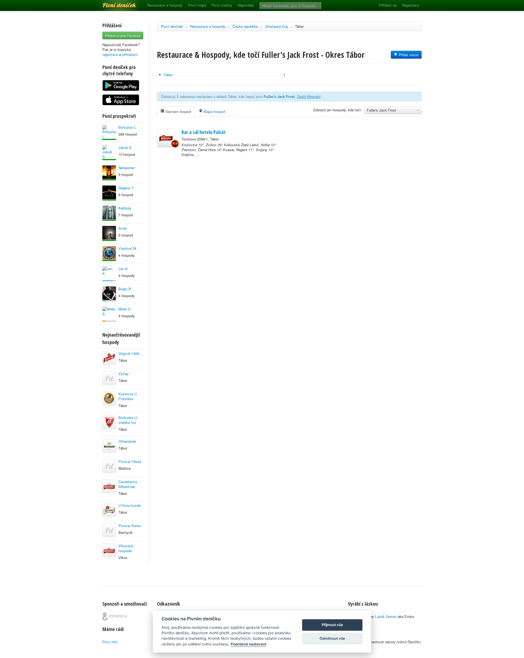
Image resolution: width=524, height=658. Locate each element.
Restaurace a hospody (165, 5)
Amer (122, 228)
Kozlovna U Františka (127, 396)
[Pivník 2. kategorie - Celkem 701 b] (109, 314)
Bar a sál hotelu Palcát (203, 132)
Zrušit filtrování (309, 96)
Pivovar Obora (129, 461)
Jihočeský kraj (276, 26)
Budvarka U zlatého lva (127, 420)
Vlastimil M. (127, 248)
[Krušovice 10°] (166, 138)
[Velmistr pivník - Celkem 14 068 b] (109, 213)
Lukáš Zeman (386, 616)
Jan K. (123, 268)
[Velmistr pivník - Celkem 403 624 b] (109, 253)
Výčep (123, 373)
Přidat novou (408, 54)
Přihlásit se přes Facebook (123, 35)
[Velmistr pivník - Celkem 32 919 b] (109, 193)
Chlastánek (127, 441)
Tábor (299, 26)
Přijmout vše (332, 625)
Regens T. (126, 187)
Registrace (410, 5)
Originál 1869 (128, 353)
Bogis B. (125, 288)
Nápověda (246, 5)
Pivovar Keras (129, 525)
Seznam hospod (177, 111)
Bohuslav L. (127, 127)
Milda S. (125, 309)
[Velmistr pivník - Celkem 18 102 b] (109, 233)
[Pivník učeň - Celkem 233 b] (109, 273)
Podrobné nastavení (248, 644)
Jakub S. (125, 147)
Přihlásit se (388, 5)
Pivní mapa (197, 5)
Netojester (126, 167)
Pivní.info (109, 641)
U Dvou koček (129, 505)
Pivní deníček (113, 3)
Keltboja (124, 208)
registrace (110, 54)
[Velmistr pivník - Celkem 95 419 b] (109, 132)
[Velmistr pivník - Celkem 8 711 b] (109, 152)
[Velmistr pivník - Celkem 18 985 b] (109, 172)
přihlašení (129, 54)
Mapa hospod (214, 111)
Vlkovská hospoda (125, 548)
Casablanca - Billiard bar (128, 484)
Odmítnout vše (332, 638)
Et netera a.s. (114, 616)
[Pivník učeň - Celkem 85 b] (109, 293)
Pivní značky (222, 5)
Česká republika (245, 26)
